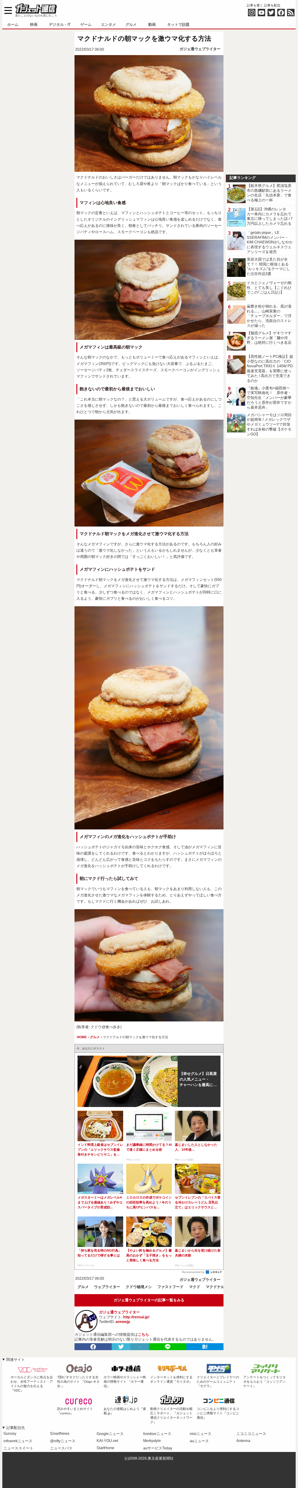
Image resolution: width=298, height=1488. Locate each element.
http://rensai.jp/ (136, 1317)
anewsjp (122, 1322)
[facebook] (93, 1346)
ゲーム (85, 25)
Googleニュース (110, 1434)
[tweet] (121, 1346)
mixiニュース (200, 1434)
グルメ (131, 25)
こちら (143, 1334)
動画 (152, 25)
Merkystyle (152, 1441)
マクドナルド (217, 1287)
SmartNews (59, 1433)
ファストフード (170, 1287)
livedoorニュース (157, 1434)
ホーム (12, 25)
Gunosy (9, 1433)
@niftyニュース (62, 1441)
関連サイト (15, 1360)
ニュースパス (61, 1448)
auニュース (199, 1441)
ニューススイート (18, 1448)
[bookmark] (205, 1346)
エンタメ (108, 25)
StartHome (105, 1448)
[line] (167, 1346)
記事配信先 (15, 1428)
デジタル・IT (60, 25)
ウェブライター (107, 1287)
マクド (194, 1287)
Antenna (243, 1441)
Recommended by (193, 1272)
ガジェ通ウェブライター (199, 49)
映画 (33, 25)
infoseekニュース (17, 1441)
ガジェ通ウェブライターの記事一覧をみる (149, 1300)
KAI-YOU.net (107, 1441)
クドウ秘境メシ (139, 1287)
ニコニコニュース (251, 1434)
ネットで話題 (178, 25)
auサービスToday (157, 1448)
